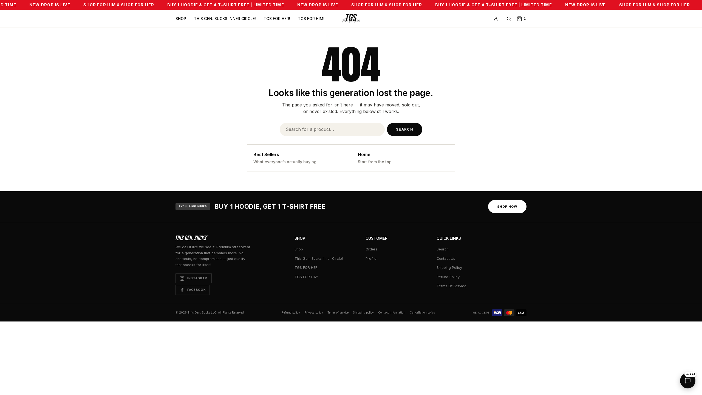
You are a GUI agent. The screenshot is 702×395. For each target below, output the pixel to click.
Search (404, 129)
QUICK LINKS (449, 238)
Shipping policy (363, 312)
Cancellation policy (422, 312)
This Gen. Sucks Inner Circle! (225, 18)
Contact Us (446, 258)
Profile (371, 258)
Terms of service (338, 312)
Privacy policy (313, 312)
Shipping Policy (449, 268)
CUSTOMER (376, 238)
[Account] (495, 18)
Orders (371, 249)
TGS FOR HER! (277, 18)
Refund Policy (448, 277)
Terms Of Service (451, 286)
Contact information (391, 312)
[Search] (508, 18)
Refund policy (291, 312)
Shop (181, 18)
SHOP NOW (507, 206)
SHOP (300, 238)
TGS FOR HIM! (311, 18)
